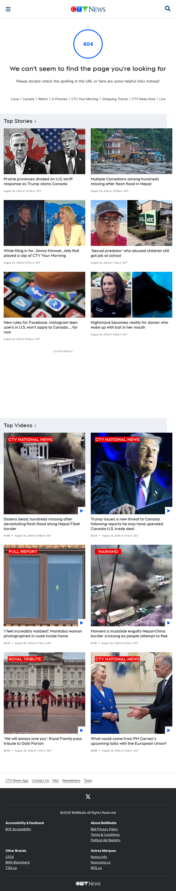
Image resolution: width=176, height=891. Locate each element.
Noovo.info (99, 857)
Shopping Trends (115, 99)
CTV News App (17, 780)
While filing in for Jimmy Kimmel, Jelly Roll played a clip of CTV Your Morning (41, 253)
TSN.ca (11, 868)
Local (15, 99)
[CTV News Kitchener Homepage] (88, 9)
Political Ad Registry (106, 840)
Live (162, 99)
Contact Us (40, 780)
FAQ (55, 780)
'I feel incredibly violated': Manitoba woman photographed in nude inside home (43, 633)
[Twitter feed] (88, 796)
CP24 (10, 857)
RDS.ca (96, 868)
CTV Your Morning (84, 99)
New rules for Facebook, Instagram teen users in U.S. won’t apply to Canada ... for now (41, 327)
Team (88, 780)
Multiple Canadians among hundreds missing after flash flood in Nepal (125, 181)
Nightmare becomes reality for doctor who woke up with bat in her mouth (129, 325)
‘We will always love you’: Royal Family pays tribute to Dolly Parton (43, 741)
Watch (43, 99)
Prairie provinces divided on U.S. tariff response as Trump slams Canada (38, 181)
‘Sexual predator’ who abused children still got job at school (130, 253)
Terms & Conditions (105, 834)
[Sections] (8, 9)
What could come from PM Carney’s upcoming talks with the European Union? (128, 741)
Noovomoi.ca (100, 862)
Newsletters (71, 780)
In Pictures (59, 99)
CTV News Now (143, 99)
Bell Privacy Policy (104, 829)
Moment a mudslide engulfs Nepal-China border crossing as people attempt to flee (129, 633)
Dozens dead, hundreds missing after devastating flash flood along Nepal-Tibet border (42, 524)
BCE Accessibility (18, 829)
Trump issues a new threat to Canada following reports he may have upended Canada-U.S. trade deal (127, 524)
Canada (28, 99)
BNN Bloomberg (18, 862)
